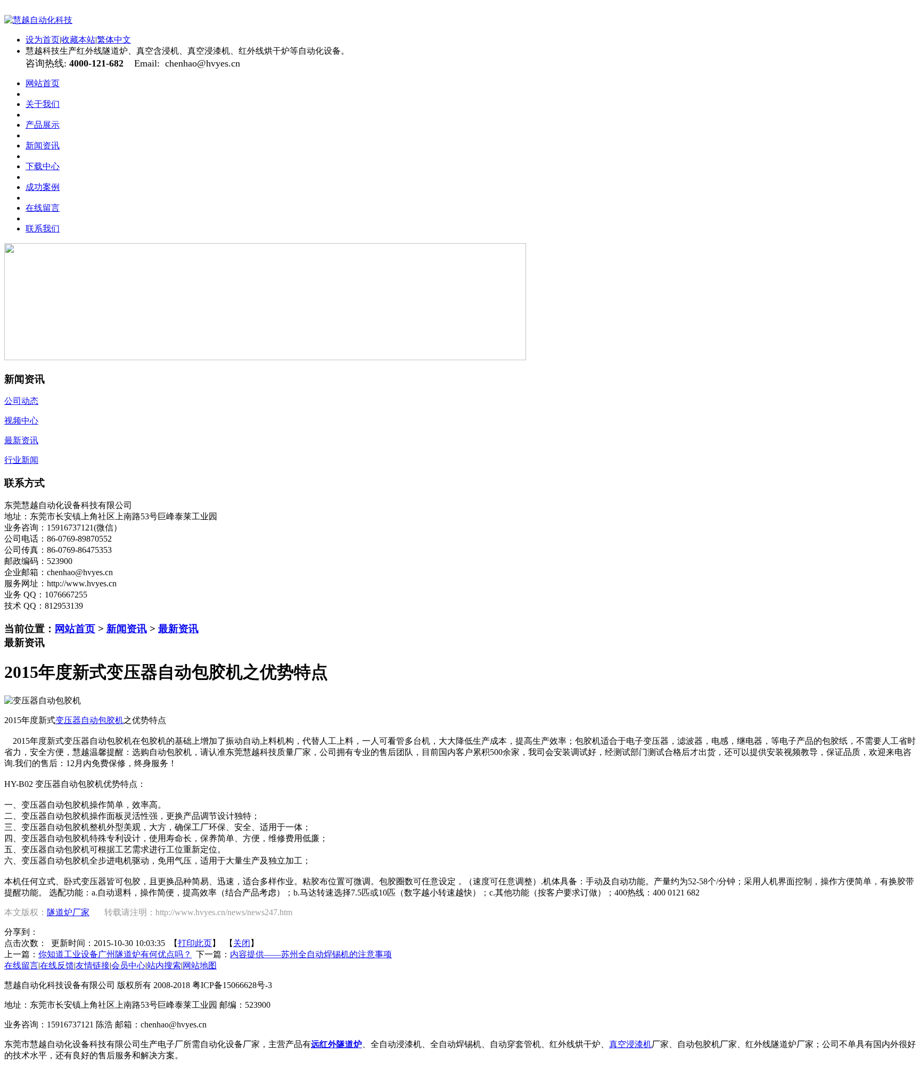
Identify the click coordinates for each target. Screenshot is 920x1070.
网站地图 (200, 965)
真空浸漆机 (630, 1044)
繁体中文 (114, 39)
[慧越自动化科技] (38, 19)
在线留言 (21, 965)
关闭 (241, 943)
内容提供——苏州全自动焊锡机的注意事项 (311, 954)
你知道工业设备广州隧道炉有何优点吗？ (115, 954)
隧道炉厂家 (68, 912)
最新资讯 (178, 628)
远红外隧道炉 (336, 1044)
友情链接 (93, 965)
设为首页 (43, 39)
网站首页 (75, 628)
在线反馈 (57, 965)
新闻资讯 (126, 628)
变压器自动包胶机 (89, 720)
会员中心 (128, 965)
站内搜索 (164, 965)
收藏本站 (78, 39)
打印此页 (195, 943)
